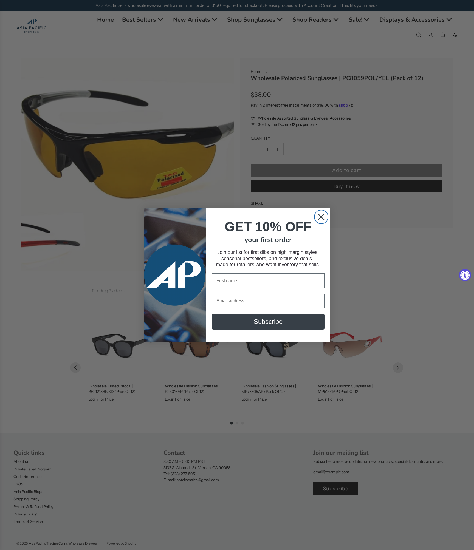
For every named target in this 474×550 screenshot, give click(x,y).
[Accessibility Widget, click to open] (465, 275)
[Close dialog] (321, 217)
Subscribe (268, 321)
